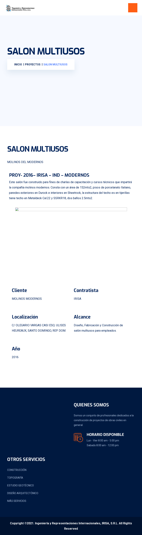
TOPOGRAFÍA (15, 477)
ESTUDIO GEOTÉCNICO (20, 485)
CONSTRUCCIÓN (16, 469)
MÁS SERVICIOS (16, 500)
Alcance (82, 317)
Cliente (19, 290)
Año (16, 349)
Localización (25, 317)
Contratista (86, 290)
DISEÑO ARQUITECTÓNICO (22, 493)
